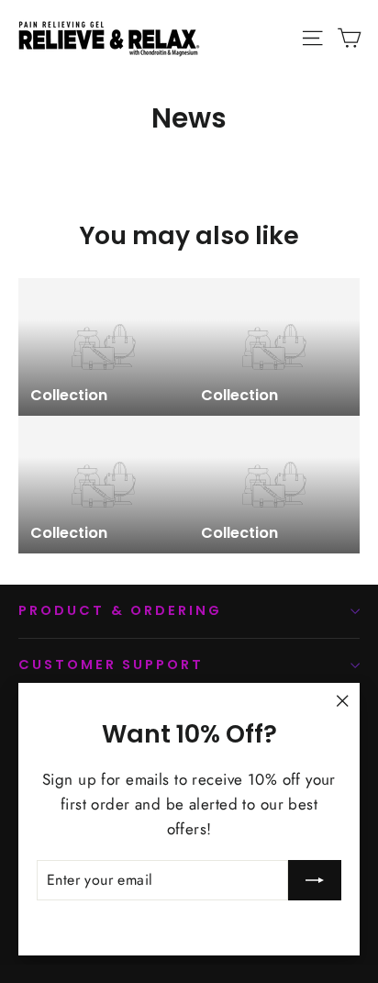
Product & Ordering (120, 610)
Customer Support (111, 664)
